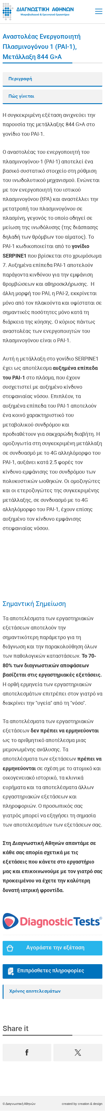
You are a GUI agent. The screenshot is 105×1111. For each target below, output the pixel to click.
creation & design (90, 1103)
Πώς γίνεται (21, 96)
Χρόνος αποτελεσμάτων (35, 991)
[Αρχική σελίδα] (39, 11)
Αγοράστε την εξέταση (55, 948)
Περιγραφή (20, 79)
